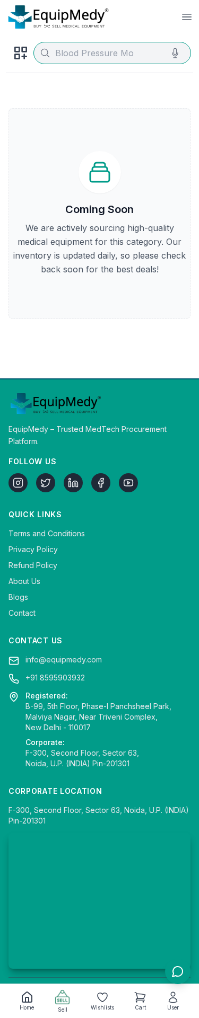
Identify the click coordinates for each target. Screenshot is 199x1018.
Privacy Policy (33, 549)
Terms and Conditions (46, 533)
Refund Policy (32, 565)
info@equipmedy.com (63, 659)
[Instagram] (18, 482)
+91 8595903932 (55, 677)
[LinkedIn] (73, 482)
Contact (22, 612)
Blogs (18, 596)
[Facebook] (100, 482)
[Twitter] (45, 482)
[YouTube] (128, 482)
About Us (24, 581)
